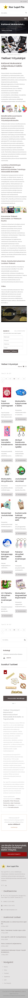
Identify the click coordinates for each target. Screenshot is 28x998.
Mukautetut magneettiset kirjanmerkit (21, 595)
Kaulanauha (17, 803)
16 (24, 378)
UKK (5, 980)
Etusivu (6, 966)
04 (18, 378)
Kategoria (13, 28)
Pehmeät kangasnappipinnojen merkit (7, 555)
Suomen (24, 1)
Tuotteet (6, 973)
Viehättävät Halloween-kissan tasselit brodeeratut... (13, 951)
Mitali (11, 801)
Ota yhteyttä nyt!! (14, 854)
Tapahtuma (7, 976)
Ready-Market (21, 995)
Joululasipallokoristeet (20, 480)
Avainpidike (6, 801)
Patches (5, 805)
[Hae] (25, 12)
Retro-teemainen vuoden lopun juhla (13, 930)
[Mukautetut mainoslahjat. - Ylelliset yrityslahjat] (14, 45)
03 (14, 378)
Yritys (5, 970)
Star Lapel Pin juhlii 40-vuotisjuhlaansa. (13, 937)
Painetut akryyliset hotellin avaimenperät (20, 556)
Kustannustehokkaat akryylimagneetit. (20, 516)
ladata (8, 658)
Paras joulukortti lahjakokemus (11, 943)
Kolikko (18, 798)
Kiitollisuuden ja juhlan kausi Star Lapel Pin (13, 923)
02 (10, 378)
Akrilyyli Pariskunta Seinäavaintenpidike (21, 443)
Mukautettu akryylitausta (7, 480)
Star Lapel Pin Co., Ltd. (18, 991)
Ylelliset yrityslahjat (6, 30)
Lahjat (12, 803)
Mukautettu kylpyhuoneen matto (21, 403)
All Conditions (19, 330)
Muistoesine (6, 803)
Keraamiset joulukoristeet (7, 515)
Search (8, 351)
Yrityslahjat (11, 805)
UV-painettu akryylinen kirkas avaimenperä (6, 598)
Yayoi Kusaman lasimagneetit (7, 404)
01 (6, 378)
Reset (15, 351)
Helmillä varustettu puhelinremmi (7, 443)
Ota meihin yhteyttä (13, 807)
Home (7, 28)
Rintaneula (16, 801)
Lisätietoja (14, 827)
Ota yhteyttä (7, 983)
